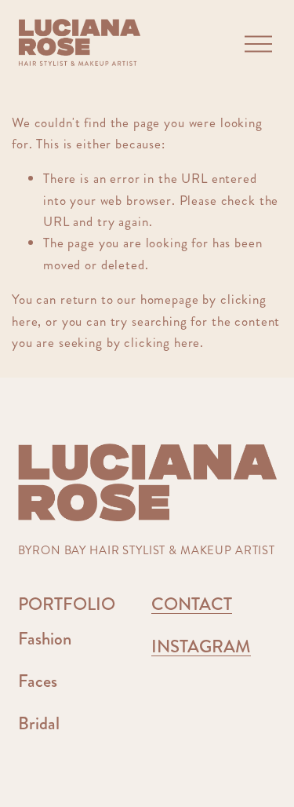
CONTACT (191, 605)
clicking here (162, 342)
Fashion (44, 639)
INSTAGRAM (201, 647)
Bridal (39, 724)
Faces (37, 682)
